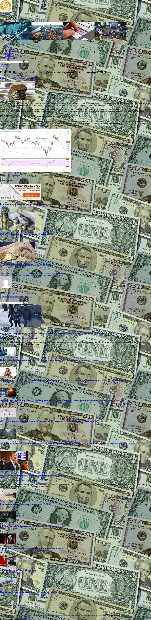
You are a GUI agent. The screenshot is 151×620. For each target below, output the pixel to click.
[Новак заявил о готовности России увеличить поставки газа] (14, 469)
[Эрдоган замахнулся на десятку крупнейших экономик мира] (8, 543)
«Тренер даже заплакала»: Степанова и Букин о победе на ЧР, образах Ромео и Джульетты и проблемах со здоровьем (60, 380)
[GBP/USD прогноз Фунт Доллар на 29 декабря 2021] (17, 260)
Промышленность (12, 51)
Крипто (8, 49)
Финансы (8, 54)
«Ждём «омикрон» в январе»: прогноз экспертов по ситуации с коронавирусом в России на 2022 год (51, 421)
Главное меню (5, 64)
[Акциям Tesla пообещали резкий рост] (8, 565)
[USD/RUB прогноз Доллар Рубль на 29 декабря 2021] (17, 230)
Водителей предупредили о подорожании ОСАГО (25, 504)
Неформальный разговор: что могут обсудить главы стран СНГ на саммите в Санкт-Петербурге (49, 360)
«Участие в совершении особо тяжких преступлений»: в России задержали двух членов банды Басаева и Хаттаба (58, 333)
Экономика (9, 56)
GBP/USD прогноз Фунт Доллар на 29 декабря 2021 (26, 264)
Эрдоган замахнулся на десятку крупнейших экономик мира (31, 548)
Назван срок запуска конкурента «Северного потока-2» (28, 592)
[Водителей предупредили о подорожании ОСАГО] (8, 499)
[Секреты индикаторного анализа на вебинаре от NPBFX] (20, 199)
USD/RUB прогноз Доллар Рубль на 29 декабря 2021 (27, 234)
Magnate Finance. (6, 15)
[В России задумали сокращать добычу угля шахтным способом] (8, 521)
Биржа (7, 47)
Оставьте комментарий (27, 78)
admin (14, 78)
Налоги (8, 43)
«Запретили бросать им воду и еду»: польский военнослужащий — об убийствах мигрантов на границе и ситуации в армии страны (67, 443)
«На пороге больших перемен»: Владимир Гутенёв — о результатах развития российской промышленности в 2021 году (61, 400)
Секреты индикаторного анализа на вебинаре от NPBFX (29, 204)
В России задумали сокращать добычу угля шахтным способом (32, 526)
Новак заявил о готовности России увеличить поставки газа (31, 475)
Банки (7, 45)
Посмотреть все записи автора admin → (16, 297)
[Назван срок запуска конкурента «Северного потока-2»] (8, 588)
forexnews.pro (14, 176)
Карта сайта (9, 58)
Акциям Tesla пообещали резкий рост (19, 570)
